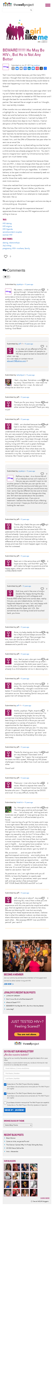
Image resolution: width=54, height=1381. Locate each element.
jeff (19, 344)
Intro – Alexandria (12, 1152)
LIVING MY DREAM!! (13, 996)
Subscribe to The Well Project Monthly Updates (23, 1084)
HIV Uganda (8, 229)
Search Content (31, 10)
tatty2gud (20, 375)
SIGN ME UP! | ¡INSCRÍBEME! (14, 1110)
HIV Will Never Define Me (15, 1148)
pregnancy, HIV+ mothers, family (16, 248)
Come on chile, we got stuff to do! (17, 1141)
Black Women (11, 1138)
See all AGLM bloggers (40, 1201)
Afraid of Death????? (13, 1002)
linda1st (20, 802)
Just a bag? (10, 1009)
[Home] (23, 4)
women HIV (7, 235)
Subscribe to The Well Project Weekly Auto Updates (24, 1093)
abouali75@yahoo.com (16, 361)
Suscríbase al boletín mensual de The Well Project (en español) (28, 1103)
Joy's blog (7, 245)
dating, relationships (11, 243)
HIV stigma (7, 226)
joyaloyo (37, 65)
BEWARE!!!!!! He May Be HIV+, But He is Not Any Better (25, 1006)
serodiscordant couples (12, 232)
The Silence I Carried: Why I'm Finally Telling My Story (24, 1145)
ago (29, 284)
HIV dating (7, 223)
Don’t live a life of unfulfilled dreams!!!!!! (19, 999)
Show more (45, 1198)
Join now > (9, 984)
